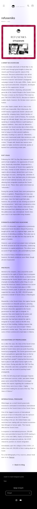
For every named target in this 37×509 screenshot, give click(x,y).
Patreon (11, 457)
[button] (4, 6)
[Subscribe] (29, 493)
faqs (5, 481)
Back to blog (20, 465)
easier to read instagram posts (14, 477)
